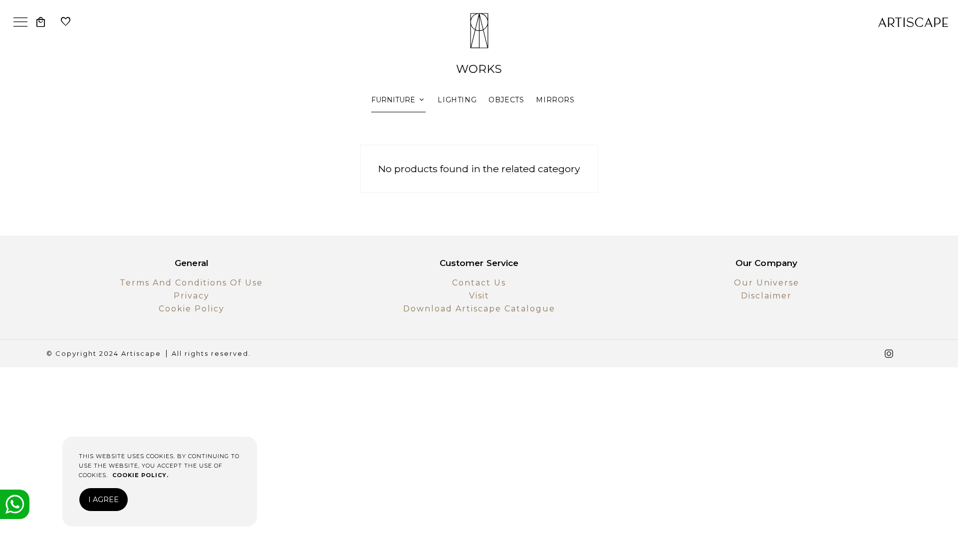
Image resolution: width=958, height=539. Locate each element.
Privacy (192, 295)
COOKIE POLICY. (140, 475)
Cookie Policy (192, 308)
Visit (479, 295)
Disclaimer (766, 295)
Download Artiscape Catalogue (479, 308)
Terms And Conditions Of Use (191, 282)
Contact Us (479, 282)
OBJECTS (506, 99)
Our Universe (766, 282)
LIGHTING (457, 99)
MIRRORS (555, 99)
